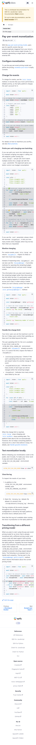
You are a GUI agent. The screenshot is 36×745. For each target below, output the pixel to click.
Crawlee (17, 665)
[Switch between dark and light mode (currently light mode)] (18, 623)
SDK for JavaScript (18, 639)
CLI (18, 656)
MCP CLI (17, 677)
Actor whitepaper (17, 682)
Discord (17, 704)
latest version (9, 19)
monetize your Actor (21, 67)
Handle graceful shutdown (18, 445)
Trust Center (17, 695)
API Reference (18, 635)
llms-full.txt (18, 730)
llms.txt (18, 725)
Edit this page (8, 600)
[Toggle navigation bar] (32, 3)
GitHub (17, 716)
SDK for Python (18, 643)
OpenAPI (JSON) (18, 734)
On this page (7, 31)
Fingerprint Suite (17, 669)
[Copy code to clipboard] (32, 90)
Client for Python (18, 652)
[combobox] (14, 40)
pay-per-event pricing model (17, 45)
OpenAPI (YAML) (18, 738)
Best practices (12, 144)
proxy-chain (17, 686)
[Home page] (4, 24)
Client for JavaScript (18, 647)
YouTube (17, 712)
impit (17, 673)
